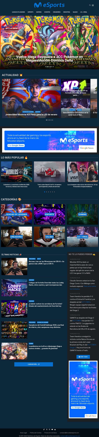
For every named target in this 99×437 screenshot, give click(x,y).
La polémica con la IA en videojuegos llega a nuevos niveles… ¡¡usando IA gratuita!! (45, 347)
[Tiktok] (44, 429)
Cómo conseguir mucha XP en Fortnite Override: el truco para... (75, 93)
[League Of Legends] (16, 214)
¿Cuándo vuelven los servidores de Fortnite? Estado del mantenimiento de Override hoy (45, 305)
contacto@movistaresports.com (69, 433)
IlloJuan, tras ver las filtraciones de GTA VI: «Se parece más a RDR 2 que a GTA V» (46, 262)
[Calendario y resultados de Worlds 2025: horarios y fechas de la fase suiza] (16, 171)
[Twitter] (46, 429)
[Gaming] (82, 214)
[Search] (90, 5)
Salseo (75, 12)
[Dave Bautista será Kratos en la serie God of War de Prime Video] (75, 108)
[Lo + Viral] (82, 237)
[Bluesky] (55, 429)
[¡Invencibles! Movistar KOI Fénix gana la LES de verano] (31, 98)
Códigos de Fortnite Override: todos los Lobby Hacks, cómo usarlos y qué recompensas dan (46, 284)
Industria (66, 12)
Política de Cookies (35, 433)
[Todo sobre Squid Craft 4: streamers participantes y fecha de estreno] (49, 171)
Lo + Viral (83, 12)
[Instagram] (49, 429)
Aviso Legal (23, 433)
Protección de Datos (50, 433)
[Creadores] (16, 237)
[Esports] (49, 214)
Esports (30, 12)
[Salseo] (49, 237)
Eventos (47, 12)
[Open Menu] (93, 5)
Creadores (56, 12)
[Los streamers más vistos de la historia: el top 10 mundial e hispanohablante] (82, 171)
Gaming (38, 12)
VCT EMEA (86, 302)
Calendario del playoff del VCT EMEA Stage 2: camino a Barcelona (49, 58)
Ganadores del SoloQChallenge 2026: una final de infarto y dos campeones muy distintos (46, 326)
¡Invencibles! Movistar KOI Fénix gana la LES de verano (31, 114)
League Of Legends (18, 12)
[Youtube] (52, 429)
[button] (3, 42)
